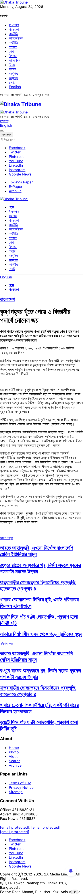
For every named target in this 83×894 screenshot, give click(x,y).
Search (14, 761)
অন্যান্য (13, 78)
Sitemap (16, 792)
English (15, 87)
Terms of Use (20, 783)
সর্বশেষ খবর (6, 643)
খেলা (11, 51)
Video (14, 756)
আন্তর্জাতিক (16, 38)
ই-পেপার (14, 25)
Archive (15, 191)
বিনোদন (13, 56)
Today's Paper (21, 182)
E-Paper (15, 186)
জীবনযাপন (14, 60)
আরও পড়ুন (6, 538)
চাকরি (12, 82)
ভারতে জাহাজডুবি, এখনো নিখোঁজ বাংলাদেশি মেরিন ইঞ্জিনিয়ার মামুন (36, 551)
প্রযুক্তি (13, 73)
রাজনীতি (13, 34)
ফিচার (12, 64)
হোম (11, 207)
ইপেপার (4, 121)
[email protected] (14, 827)
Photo (14, 752)
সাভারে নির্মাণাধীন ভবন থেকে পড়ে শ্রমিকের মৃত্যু (41, 634)
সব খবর (13, 216)
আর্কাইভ (13, 264)
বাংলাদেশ (14, 29)
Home (14, 747)
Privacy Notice (21, 787)
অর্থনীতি (13, 42)
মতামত (13, 47)
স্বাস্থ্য (12, 69)
